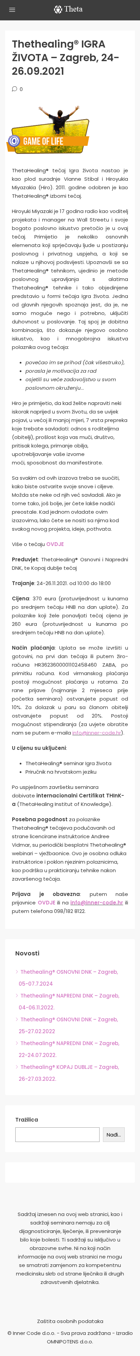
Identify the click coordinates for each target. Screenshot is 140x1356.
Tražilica (26, 1119)
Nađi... (114, 1134)
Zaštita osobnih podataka (70, 1321)
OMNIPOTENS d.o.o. (70, 1341)
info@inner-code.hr (96, 732)
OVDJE (55, 544)
